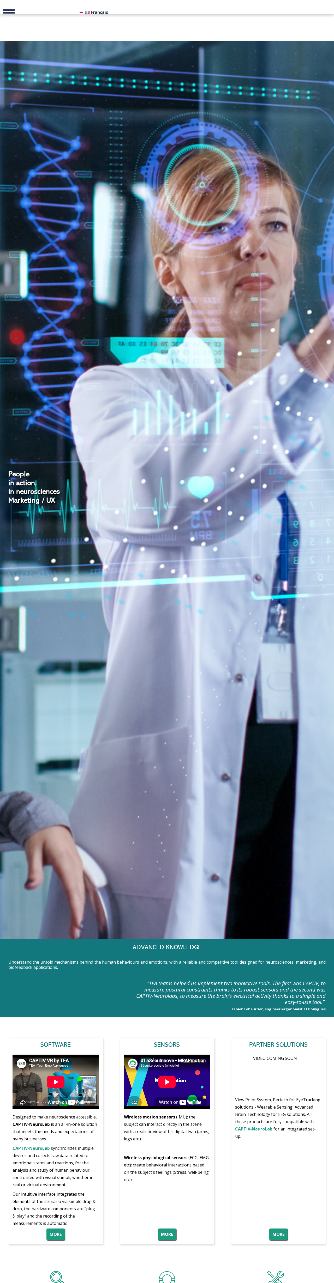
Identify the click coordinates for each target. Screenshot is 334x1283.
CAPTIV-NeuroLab (253, 1129)
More (56, 1234)
